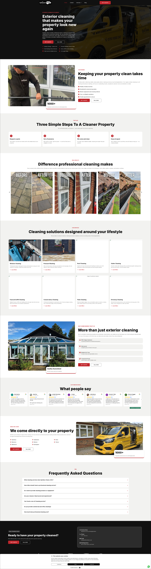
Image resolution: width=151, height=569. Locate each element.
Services (78, 2)
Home (65, 2)
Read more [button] (13, 404)
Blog (86, 2)
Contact (71, 2)
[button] (9, 192)
